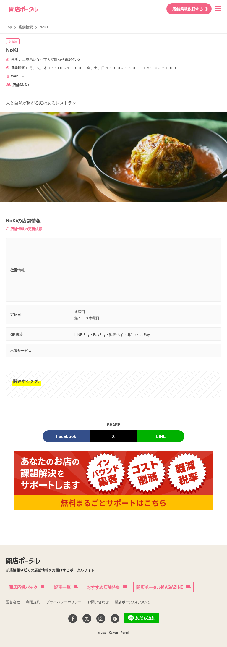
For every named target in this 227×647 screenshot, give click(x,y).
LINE (161, 436)
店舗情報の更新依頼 (26, 228)
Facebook (66, 436)
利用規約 (33, 601)
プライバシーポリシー (64, 601)
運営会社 (13, 601)
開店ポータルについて (132, 601)
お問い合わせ (98, 601)
